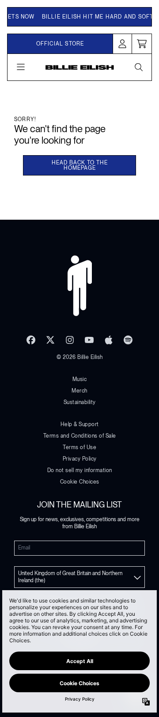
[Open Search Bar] (138, 67)
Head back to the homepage (80, 165)
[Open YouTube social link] (89, 340)
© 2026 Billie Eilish (80, 357)
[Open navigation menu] (20, 67)
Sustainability (80, 402)
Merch (79, 391)
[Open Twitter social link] (50, 340)
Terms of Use (79, 447)
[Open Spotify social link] (128, 340)
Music (79, 379)
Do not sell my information (79, 470)
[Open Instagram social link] (70, 340)
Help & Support (80, 424)
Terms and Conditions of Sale (79, 436)
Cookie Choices (79, 482)
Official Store (60, 44)
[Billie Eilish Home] (79, 67)
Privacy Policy (80, 459)
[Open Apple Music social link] (108, 340)
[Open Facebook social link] (31, 340)
